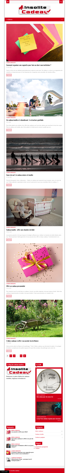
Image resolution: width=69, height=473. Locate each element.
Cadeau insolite (11, 62)
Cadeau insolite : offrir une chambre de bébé (20, 229)
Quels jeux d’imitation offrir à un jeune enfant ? (22, 446)
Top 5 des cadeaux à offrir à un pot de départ (22, 439)
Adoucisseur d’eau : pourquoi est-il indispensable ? (21, 460)
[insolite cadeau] (34, 14)
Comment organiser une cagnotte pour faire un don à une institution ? (28, 65)
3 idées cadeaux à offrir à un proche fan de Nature (22, 341)
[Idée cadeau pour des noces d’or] (49, 381)
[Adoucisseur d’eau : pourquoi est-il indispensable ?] (8, 459)
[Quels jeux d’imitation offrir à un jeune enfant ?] (8, 446)
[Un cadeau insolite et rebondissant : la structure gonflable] (34, 97)
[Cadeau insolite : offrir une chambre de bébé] (34, 207)
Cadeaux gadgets (16, 457)
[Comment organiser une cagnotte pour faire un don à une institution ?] (34, 42)
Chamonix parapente (41, 447)
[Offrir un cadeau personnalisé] (34, 262)
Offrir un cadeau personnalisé (15, 286)
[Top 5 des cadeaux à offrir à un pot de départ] (8, 439)
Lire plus (9, 75)
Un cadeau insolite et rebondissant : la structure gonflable (24, 120)
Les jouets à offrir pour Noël (19, 432)
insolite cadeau (15, 470)
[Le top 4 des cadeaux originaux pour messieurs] (49, 409)
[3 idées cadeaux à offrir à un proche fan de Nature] (34, 318)
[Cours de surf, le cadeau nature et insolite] (34, 152)
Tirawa (37, 448)
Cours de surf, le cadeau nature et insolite (19, 175)
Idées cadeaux (41, 395)
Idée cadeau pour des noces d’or (45, 397)
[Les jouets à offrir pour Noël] (8, 432)
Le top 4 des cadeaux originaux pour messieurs (49, 419)
